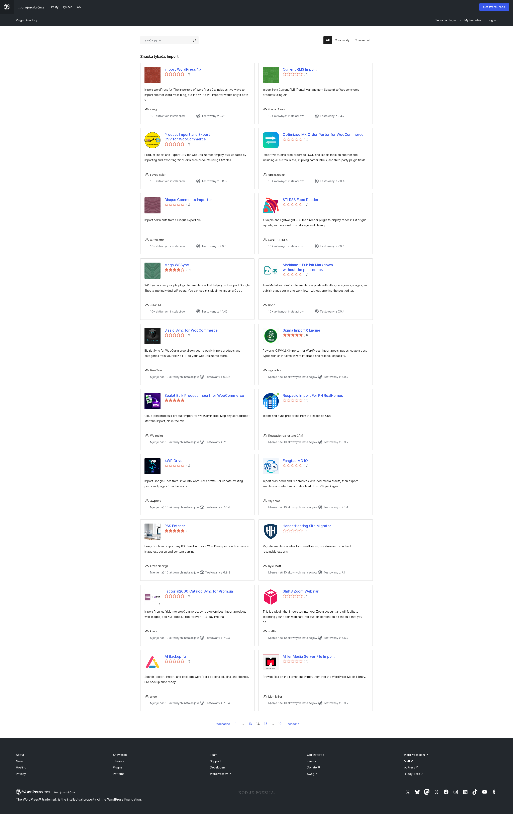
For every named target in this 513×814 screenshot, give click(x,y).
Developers (218, 767)
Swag (312, 773)
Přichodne (292, 724)
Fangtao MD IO (295, 461)
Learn (213, 754)
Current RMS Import (300, 69)
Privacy (21, 773)
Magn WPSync (177, 265)
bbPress (411, 767)
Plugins (117, 767)
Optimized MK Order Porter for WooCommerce (323, 134)
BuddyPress (413, 773)
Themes (118, 761)
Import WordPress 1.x (183, 69)
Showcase (120, 754)
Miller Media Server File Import (309, 656)
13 (250, 724)
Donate (313, 767)
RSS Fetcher (175, 526)
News (19, 761)
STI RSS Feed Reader (300, 200)
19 (280, 724)
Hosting (21, 767)
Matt (408, 761)
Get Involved (315, 754)
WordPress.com (416, 754)
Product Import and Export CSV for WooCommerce (187, 136)
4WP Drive (174, 461)
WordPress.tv (220, 773)
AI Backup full (176, 656)
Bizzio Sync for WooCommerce (191, 330)
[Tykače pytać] (195, 40)
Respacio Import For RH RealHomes (313, 395)
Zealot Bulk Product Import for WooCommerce (204, 395)
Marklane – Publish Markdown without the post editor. (308, 267)
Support (215, 761)
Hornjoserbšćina (64, 792)
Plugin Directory (26, 20)
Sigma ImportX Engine (301, 330)
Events (311, 761)
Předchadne (222, 724)
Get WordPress (494, 7)
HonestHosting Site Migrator (307, 526)
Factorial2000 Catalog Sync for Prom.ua (199, 591)
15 (265, 724)
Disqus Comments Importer (188, 200)
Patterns (118, 773)
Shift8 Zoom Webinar (301, 591)
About (20, 754)
